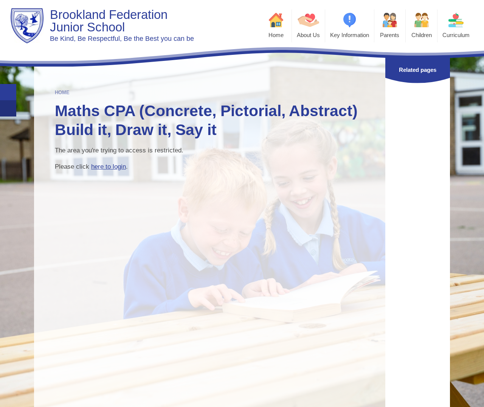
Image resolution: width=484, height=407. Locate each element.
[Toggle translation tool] (8, 108)
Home (62, 92)
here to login (108, 166)
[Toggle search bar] (8, 92)
